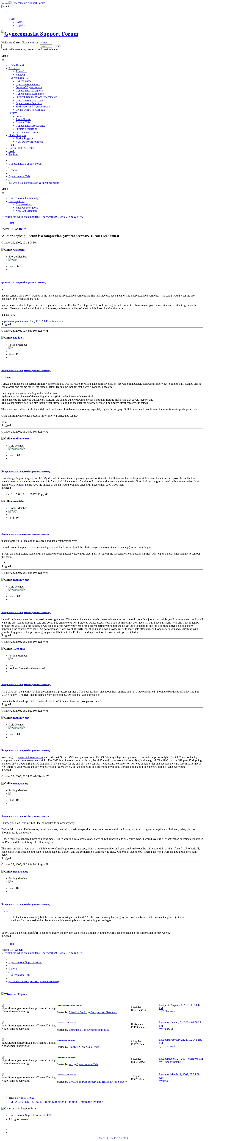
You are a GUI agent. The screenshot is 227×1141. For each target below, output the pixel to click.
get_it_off (18, 337)
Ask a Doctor (23, 119)
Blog (11, 144)
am (71, 1064)
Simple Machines (53, 1101)
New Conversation (26, 210)
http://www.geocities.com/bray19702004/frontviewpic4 (32, 321)
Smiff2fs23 (75, 1046)
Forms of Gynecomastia (29, 87)
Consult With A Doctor (21, 147)
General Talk (23, 122)
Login (19, 21)
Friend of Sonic (78, 1012)
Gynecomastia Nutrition (29, 103)
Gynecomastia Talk (98, 1029)
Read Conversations (27, 207)
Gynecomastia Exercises (29, 100)
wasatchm (19, 249)
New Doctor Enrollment (29, 141)
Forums (20, 116)
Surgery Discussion (26, 128)
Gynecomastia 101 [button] (19, 77)
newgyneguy (20, 783)
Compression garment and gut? (70, 1005)
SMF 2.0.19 (16, 1101)
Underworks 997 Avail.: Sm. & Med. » (63, 216)
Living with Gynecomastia (30, 109)
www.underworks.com (30, 757)
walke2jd (167, 1028)
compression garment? (66, 1057)
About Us (21, 71)
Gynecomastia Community (23, 198)
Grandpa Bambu (171, 1061)
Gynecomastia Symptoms (30, 93)
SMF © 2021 (33, 1101)
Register (20, 25)
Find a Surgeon (24, 138)
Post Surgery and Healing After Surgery (104, 1081)
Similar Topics (16, 994)
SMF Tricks (27, 1097)
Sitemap (72, 1101)
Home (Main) (16, 65)
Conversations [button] (16, 201)
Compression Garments (103, 1012)
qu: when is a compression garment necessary (24, 282)
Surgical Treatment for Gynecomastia (36, 96)
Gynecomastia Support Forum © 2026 (30, 1115)
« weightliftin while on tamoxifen (20, 216)
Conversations (24, 204)
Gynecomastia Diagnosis (29, 90)
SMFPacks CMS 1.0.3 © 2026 (113, 1138)
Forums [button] (13, 112)
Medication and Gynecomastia (33, 106)
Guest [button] (12, 18)
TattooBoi (19, 648)
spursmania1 (76, 1029)
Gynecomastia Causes (28, 84)
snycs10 (74, 1081)
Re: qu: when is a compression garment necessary (26, 370)
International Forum (27, 132)
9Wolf (165, 1080)
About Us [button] (14, 68)
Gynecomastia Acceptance (30, 125)
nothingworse (21, 438)
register (43, 42)
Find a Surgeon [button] (17, 135)
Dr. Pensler (17, 484)
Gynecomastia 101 (26, 80)
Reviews (20, 74)
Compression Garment (66, 1023)
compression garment (66, 1040)
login (32, 42)
